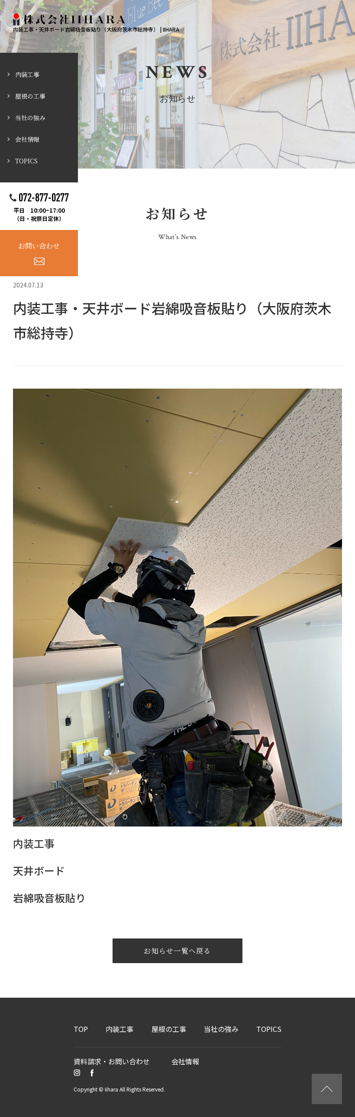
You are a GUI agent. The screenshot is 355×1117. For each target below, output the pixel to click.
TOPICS (26, 160)
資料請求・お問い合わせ (112, 1061)
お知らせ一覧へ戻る (177, 951)
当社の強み (30, 117)
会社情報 (27, 139)
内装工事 (27, 74)
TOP (81, 1029)
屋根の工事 (30, 96)
